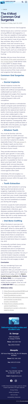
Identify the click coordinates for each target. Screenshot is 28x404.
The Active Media (24, 401)
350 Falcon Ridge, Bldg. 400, (9, 353)
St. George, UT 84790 (14, 339)
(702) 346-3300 (16, 358)
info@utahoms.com (16, 376)
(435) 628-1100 (16, 342)
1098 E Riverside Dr (14, 337)
